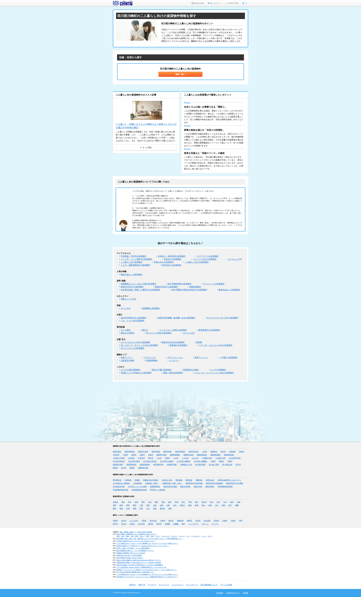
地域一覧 (141, 585)
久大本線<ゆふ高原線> (121, 483)
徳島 (223, 505)
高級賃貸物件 (195, 287)
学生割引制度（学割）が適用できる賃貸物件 (140, 290)
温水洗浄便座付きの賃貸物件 (133, 318)
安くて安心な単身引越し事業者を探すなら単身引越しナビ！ (135, 572)
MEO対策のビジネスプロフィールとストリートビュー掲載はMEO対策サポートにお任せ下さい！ (147, 577)
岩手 (129, 502)
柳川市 (150, 458)
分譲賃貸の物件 (128, 360)
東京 (196, 502)
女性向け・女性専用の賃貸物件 (171, 256)
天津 (152, 536)
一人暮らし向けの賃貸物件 (197, 262)
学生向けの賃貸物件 (172, 259)
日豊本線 (128, 480)
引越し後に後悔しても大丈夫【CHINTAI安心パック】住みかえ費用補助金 (139, 565)
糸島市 (150, 455)
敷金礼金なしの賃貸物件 (131, 274)
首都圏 (167, 524)
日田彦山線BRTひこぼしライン (229, 480)
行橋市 (213, 461)
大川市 (175, 458)
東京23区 (153, 520)
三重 (141, 505)
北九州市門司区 (235, 458)
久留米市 (141, 458)
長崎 (134, 508)
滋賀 (148, 505)
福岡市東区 (117, 451)
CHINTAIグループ (233, 593)
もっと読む (147, 147)
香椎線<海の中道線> (151, 480)
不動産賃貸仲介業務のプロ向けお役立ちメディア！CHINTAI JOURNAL (138, 562)
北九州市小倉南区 (167, 461)
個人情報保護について (209, 585)
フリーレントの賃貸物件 (213, 284)
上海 (132, 536)
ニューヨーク (193, 524)
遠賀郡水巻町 (118, 464)
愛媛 (237, 505)
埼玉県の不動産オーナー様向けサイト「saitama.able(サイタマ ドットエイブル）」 (142, 546)
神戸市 (115, 524)
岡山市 (123, 524)
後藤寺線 (199, 480)
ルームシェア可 (235, 259)
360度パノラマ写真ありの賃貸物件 (136, 373)
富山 (218, 502)
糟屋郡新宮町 (202, 455)
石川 (225, 502)
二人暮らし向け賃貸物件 (131, 262)
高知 (114, 508)
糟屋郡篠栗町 (175, 455)
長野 (114, 505)
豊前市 (221, 461)
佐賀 (128, 508)
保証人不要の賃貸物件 (162, 370)
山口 (216, 505)
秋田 (143, 502)
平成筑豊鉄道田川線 (120, 490)
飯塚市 (115, 468)
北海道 (115, 502)
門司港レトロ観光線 (157, 490)
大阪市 (233, 520)
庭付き (145, 330)
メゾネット (174, 360)
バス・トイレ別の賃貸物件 (132, 320)
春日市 (223, 451)
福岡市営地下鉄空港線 (194, 483)
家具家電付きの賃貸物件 (209, 330)
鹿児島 (162, 508)
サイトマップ (164, 585)
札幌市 (115, 520)
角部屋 (199, 342)
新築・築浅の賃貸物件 (173, 373)
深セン (142, 536)
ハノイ (204, 536)
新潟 (211, 502)
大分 (148, 508)
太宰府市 (116, 455)
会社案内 (219, 593)
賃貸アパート (127, 357)
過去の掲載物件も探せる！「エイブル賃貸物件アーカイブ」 (135, 550)
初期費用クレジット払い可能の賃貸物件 (138, 284)
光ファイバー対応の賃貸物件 (159, 333)
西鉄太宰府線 (185, 486)
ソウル (157, 536)
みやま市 (195, 458)
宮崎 (154, 508)
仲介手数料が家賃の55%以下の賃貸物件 (189, 290)
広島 (210, 505)
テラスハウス (150, 357)
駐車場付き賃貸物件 (178, 345)
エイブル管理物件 (218, 370)
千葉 (190, 502)
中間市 (229, 461)
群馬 (176, 502)
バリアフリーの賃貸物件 (208, 256)
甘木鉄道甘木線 (119, 486)
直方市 (238, 464)
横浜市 (171, 520)
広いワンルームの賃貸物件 (132, 348)
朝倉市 (142, 455)
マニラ (210, 536)
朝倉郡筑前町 (229, 455)
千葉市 (144, 520)
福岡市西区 (167, 451)
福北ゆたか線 (167, 480)
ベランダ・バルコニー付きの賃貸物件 (215, 345)
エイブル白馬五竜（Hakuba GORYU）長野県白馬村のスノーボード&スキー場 (141, 567)
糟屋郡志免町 (188, 455)
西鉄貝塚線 (209, 486)
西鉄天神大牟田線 (170, 486)
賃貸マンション (201, 357)
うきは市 (185, 458)
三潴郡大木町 (207, 458)
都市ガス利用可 (128, 333)
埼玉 (183, 502)
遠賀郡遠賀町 (145, 464)
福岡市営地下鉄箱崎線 (214, 483)
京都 (154, 505)
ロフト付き (126, 308)
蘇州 (136, 536)
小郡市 (204, 451)
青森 (123, 502)
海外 (183, 524)
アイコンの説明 (226, 585)
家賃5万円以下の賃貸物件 (166, 287)
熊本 (141, 508)
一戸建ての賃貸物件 (228, 357)
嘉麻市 (132, 468)
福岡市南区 (156, 451)
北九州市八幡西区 (200, 461)
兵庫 (168, 505)
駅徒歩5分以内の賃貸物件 (173, 342)
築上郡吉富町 (200, 464)
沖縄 (169, 508)
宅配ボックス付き (129, 299)
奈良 (175, 505)
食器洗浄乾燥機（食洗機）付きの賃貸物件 (176, 318)
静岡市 (189, 520)
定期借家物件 (152, 360)
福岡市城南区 (180, 451)
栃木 (169, 502)
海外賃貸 (149, 532)
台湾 (122, 536)
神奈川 (204, 502)
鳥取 (190, 505)
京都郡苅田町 (172, 464)
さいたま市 (134, 520)
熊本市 (159, 524)
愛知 (134, 505)
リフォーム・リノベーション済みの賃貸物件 (214, 373)
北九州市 (141, 524)
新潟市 (216, 520)
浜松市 (198, 520)
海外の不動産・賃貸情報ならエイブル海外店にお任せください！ (136, 534)
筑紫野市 (213, 451)
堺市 (240, 520)
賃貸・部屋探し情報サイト (128, 532)
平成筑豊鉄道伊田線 (225, 486)
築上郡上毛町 (214, 464)
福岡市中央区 (143, 451)
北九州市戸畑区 (134, 461)
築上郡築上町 (227, 464)
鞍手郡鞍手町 (158, 464)
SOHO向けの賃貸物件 (171, 265)
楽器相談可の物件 (191, 370)
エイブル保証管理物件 (130, 370)
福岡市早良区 (194, 451)
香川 (230, 505)
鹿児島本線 (117, 480)
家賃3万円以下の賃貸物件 (132, 287)
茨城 (163, 502)
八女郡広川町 (220, 458)
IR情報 (245, 593)
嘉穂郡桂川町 (143, 468)
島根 (196, 505)
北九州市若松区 (119, 461)
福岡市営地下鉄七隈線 (234, 483)
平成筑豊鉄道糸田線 (139, 490)
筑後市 (167, 458)
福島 (156, 502)
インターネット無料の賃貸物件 (173, 330)
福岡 (121, 508)
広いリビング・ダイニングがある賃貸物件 (139, 345)
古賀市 (125, 455)
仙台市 (123, 520)
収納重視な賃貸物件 (151, 308)
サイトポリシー (192, 585)
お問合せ (132, 585)
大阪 (161, 505)
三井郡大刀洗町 (119, 458)
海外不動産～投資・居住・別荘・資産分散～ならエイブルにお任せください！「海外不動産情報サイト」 (149, 538)
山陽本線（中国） (152, 483)
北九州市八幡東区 (183, 461)
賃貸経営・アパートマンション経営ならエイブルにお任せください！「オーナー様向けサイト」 (146, 570)
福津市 (133, 455)
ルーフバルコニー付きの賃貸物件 (135, 342)
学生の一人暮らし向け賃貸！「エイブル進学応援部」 (133, 548)
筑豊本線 (188, 480)
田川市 (123, 468)
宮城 (136, 502)
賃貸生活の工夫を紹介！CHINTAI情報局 (129, 555)
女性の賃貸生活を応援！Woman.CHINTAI (129, 558)
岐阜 (121, 505)
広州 (147, 536)
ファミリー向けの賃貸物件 (205, 259)
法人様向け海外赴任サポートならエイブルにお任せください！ (136, 541)
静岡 (128, 505)
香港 (118, 536)
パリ (188, 536)
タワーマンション (175, 357)
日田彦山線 (210, 480)
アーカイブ (152, 585)
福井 (232, 502)
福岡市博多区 (130, 451)
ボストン (205, 524)
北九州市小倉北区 (150, 461)
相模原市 (180, 520)
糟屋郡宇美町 (162, 455)
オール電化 (126, 330)
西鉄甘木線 (198, 486)
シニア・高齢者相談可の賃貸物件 (135, 265)
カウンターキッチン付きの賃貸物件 (222, 318)
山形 (149, 502)
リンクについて (177, 585)
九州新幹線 (137, 483)
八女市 (159, 458)
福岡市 (150, 524)
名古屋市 (207, 520)
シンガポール (195, 536)
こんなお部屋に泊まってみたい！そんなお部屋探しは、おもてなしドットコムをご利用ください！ (147, 543)
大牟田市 (131, 458)
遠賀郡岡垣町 (131, 464)
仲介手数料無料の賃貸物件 (179, 284)
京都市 (224, 520)
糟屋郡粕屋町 (215, 455)
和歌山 (182, 505)
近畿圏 (175, 524)
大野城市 (232, 451)
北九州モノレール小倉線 (137, 486)
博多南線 (178, 480)
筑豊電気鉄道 (155, 486)
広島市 (132, 524)
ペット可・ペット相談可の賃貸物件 (136, 259)
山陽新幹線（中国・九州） (172, 483)
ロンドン (215, 524)
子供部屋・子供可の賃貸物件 (133, 256)
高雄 (127, 536)
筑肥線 (137, 480)
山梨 (238, 502)
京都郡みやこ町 (186, 464)
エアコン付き (189, 333)
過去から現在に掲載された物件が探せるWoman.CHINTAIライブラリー (138, 560)
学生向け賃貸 (141, 532)
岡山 (203, 505)
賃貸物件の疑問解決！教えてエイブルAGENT (130, 553)
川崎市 (162, 520)
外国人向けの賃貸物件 (164, 262)
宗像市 (241, 451)
